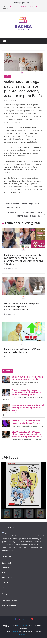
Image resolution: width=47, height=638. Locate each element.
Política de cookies (9, 605)
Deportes (5, 568)
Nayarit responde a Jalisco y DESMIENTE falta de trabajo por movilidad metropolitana (27, 392)
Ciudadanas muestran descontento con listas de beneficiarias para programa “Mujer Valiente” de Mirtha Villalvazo (23, 259)
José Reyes (20, 101)
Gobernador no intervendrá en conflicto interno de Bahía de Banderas (25, 214)
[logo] (4, 533)
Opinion (5, 587)
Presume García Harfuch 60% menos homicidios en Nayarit (23, 7)
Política (7, 76)
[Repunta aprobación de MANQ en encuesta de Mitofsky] (23, 324)
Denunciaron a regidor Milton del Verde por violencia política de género (28, 407)
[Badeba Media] (4, 41)
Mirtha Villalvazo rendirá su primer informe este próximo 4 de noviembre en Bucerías (22, 306)
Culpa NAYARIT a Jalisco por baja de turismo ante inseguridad (27, 378)
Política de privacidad (10, 601)
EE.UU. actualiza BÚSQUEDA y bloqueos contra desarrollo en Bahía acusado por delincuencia (27, 434)
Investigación (7, 577)
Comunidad (6, 563)
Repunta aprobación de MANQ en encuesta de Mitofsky (22, 351)
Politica (5, 582)
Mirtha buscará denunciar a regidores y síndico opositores (22, 205)
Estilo (4, 572)
